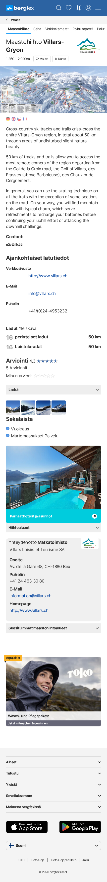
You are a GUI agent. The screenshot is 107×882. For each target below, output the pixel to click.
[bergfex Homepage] (20, 8)
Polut (101, 29)
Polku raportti (82, 29)
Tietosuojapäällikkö (63, 860)
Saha (37, 29)
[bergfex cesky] (19, 119)
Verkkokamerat (57, 29)
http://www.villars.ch (47, 275)
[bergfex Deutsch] (8, 119)
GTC (21, 860)
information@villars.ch (30, 595)
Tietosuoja (38, 860)
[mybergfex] (88, 8)
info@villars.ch (42, 293)
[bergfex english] (13, 119)
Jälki (85, 860)
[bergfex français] (25, 119)
